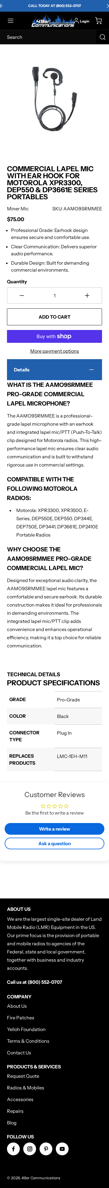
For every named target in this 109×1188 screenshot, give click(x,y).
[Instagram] (29, 1148)
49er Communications (41, 1178)
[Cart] (95, 20)
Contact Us (19, 1053)
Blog (12, 1123)
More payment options (54, 351)
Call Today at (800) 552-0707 (54, 6)
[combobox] (54, 37)
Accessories (20, 1099)
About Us (17, 1006)
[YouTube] (62, 1148)
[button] (13, 20)
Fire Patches (20, 1018)
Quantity (17, 281)
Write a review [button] (54, 829)
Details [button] (21, 370)
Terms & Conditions (28, 1041)
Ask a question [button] (54, 843)
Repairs (15, 1111)
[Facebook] (13, 1148)
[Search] (102, 37)
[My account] (76, 20)
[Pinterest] (46, 1148)
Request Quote (23, 1076)
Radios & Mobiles (25, 1088)
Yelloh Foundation (26, 1029)
